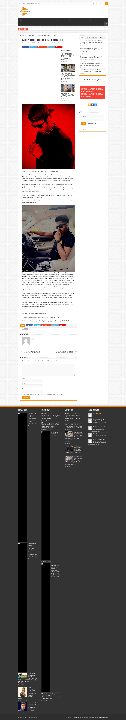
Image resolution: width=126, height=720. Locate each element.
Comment (25, 363)
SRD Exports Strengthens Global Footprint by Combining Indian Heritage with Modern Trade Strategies (50, 416)
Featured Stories (57, 42)
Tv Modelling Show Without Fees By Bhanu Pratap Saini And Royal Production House (32, 352)
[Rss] (93, 3)
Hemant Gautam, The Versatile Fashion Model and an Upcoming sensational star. (64, 352)
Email (23, 383)
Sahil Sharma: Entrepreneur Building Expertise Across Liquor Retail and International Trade (67, 95)
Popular (88, 37)
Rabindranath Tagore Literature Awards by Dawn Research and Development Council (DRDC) (32, 549)
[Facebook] (94, 3)
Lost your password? (86, 129)
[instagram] (96, 3)
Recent (82, 37)
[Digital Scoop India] (26, 11)
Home (23, 35)
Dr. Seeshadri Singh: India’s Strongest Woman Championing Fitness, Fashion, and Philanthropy (50, 696)
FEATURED (52, 20)
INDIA (31, 20)
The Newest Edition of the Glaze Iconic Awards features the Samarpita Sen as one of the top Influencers (55, 569)
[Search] (106, 3)
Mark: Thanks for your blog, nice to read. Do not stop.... (99, 435)
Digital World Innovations (101, 717)
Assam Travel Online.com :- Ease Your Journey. (55, 434)
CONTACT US (22, 3)
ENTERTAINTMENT (84, 20)
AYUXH (25, 329)
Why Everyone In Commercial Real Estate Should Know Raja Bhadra (32, 706)
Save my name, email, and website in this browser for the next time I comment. (43, 394)
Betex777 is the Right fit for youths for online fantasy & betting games (32, 417)
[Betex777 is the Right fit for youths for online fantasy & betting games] (22, 477)
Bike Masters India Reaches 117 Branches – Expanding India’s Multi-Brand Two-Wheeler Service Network (91, 42)
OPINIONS (94, 20)
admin (24, 42)
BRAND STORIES (74, 20)
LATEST (26, 20)
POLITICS (59, 20)
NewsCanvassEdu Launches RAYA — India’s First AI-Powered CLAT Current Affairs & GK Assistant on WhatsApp (67, 56)
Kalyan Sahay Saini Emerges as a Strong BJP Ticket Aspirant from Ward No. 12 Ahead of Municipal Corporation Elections (57, 29)
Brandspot (28, 35)
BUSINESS (66, 20)
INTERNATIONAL (44, 20)
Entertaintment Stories (49, 42)
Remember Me (92, 123)
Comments (94, 37)
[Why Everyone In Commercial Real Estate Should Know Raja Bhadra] (22, 706)
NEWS (36, 20)
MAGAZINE (101, 20)
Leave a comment (68, 42)
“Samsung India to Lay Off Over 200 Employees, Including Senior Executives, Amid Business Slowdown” (50, 425)
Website (24, 388)
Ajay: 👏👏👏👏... (97, 413)
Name (24, 378)
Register (83, 127)
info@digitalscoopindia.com (34, 3)
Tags (100, 37)
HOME (21, 20)
